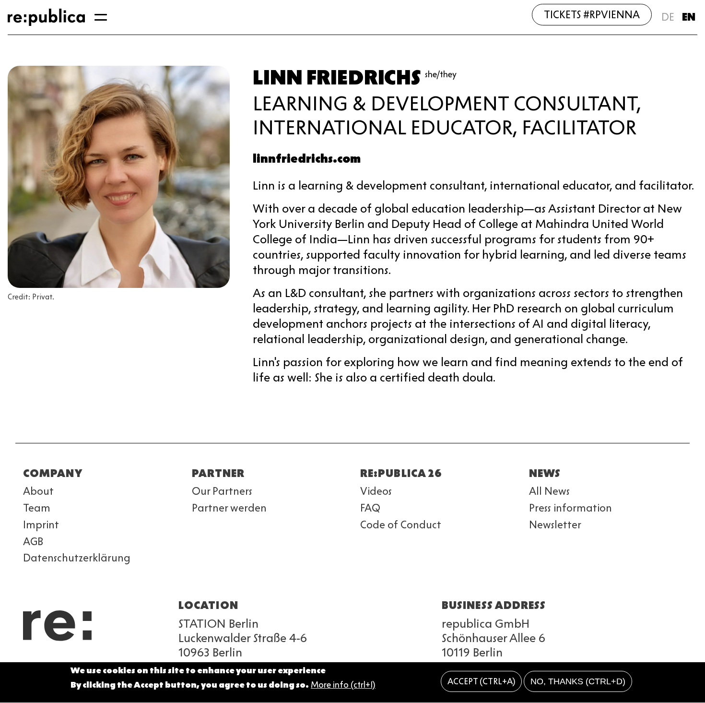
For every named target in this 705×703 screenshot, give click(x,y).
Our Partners (222, 491)
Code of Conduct (400, 524)
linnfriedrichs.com (307, 158)
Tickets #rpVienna (592, 14)
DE (667, 17)
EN (688, 17)
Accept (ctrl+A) (481, 681)
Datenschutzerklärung (76, 557)
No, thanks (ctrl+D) (577, 681)
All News (549, 491)
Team (36, 507)
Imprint (41, 524)
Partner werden (229, 507)
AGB (33, 541)
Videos (376, 491)
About (38, 491)
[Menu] (101, 17)
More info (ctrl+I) (343, 685)
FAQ (370, 507)
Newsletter (555, 524)
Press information (570, 507)
